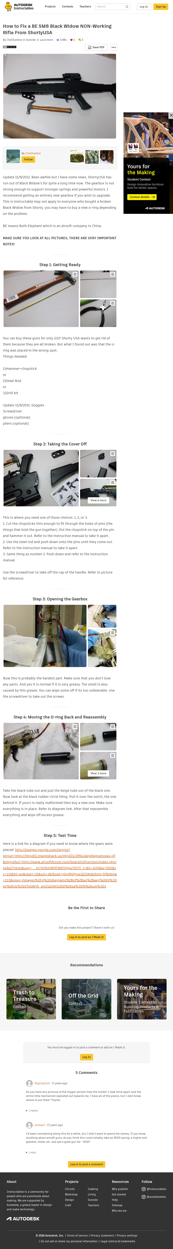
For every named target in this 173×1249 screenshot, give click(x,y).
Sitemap (117, 1205)
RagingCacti (42, 1083)
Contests (67, 6)
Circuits (70, 1189)
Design (69, 1200)
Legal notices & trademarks (118, 1241)
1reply (32, 1152)
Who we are (119, 1211)
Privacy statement (102, 1235)
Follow (28, 159)
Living (92, 1194)
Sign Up (161, 7)
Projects (50, 6)
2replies (33, 1110)
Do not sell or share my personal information (69, 1241)
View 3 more (98, 773)
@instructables (156, 1189)
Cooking (93, 1189)
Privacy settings (127, 1235)
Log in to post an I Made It (86, 937)
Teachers (85, 6)
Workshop (71, 1194)
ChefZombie (14, 40)
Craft (68, 1205)
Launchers (46, 40)
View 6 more (98, 500)
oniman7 (39, 1125)
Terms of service (77, 1235)
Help (115, 1200)
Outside (31, 40)
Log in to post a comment (86, 1164)
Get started (119, 1194)
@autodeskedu (156, 1197)
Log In (144, 7)
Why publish (120, 1189)
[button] (113, 47)
